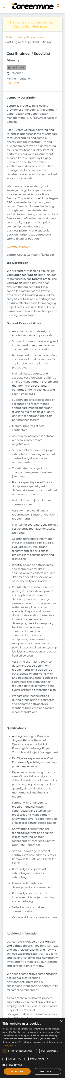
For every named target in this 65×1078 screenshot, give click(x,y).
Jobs (9, 37)
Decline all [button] (47, 1071)
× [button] (61, 1021)
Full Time (13, 82)
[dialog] (32, 1048)
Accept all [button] (17, 1071)
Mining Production (29, 37)
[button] (32, 1065)
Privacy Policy (9, 1045)
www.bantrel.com (18, 246)
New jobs (39, 26)
